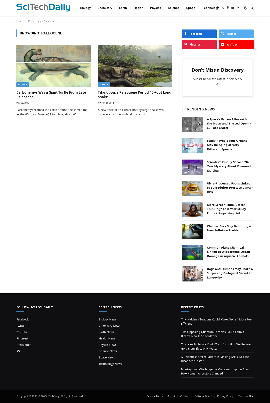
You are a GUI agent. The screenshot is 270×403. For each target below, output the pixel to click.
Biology (85, 8)
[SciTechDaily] (43, 8)
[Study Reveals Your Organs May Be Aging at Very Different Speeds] (192, 145)
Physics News (108, 345)
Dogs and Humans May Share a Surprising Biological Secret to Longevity (230, 273)
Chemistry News (109, 326)
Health (138, 8)
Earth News (106, 332)
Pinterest (22, 338)
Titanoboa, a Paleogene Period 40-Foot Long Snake (134, 94)
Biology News (108, 319)
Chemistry (104, 8)
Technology (210, 8)
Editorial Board (203, 396)
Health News (107, 338)
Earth (123, 8)
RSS (18, 351)
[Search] (252, 8)
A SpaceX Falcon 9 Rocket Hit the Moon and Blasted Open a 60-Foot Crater (229, 123)
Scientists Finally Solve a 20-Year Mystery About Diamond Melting (229, 166)
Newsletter (23, 345)
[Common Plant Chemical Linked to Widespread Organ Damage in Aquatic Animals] (192, 252)
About (171, 396)
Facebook (22, 319)
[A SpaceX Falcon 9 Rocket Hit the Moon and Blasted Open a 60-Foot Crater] (192, 124)
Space (190, 8)
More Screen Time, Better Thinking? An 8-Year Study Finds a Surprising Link (226, 209)
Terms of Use (246, 396)
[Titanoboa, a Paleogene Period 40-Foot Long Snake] (135, 66)
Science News (108, 351)
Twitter (21, 326)
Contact (185, 396)
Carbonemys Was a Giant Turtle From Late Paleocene (51, 94)
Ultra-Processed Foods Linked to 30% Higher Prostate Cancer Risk (230, 187)
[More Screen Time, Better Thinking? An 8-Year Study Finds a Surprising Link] (192, 209)
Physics (155, 8)
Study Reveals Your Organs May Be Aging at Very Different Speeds (227, 145)
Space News (107, 357)
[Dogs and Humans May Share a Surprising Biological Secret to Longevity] (192, 273)
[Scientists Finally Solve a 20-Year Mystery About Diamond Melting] (192, 167)
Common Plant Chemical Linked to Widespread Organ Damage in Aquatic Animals (228, 251)
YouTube (22, 332)
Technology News (110, 364)
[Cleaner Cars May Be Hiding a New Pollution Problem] (192, 231)
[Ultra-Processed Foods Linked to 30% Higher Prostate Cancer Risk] (192, 188)
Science (173, 8)
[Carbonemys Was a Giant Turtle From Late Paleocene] (53, 66)
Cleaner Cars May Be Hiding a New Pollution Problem (229, 228)
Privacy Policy (225, 396)
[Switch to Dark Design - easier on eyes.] (245, 8)
